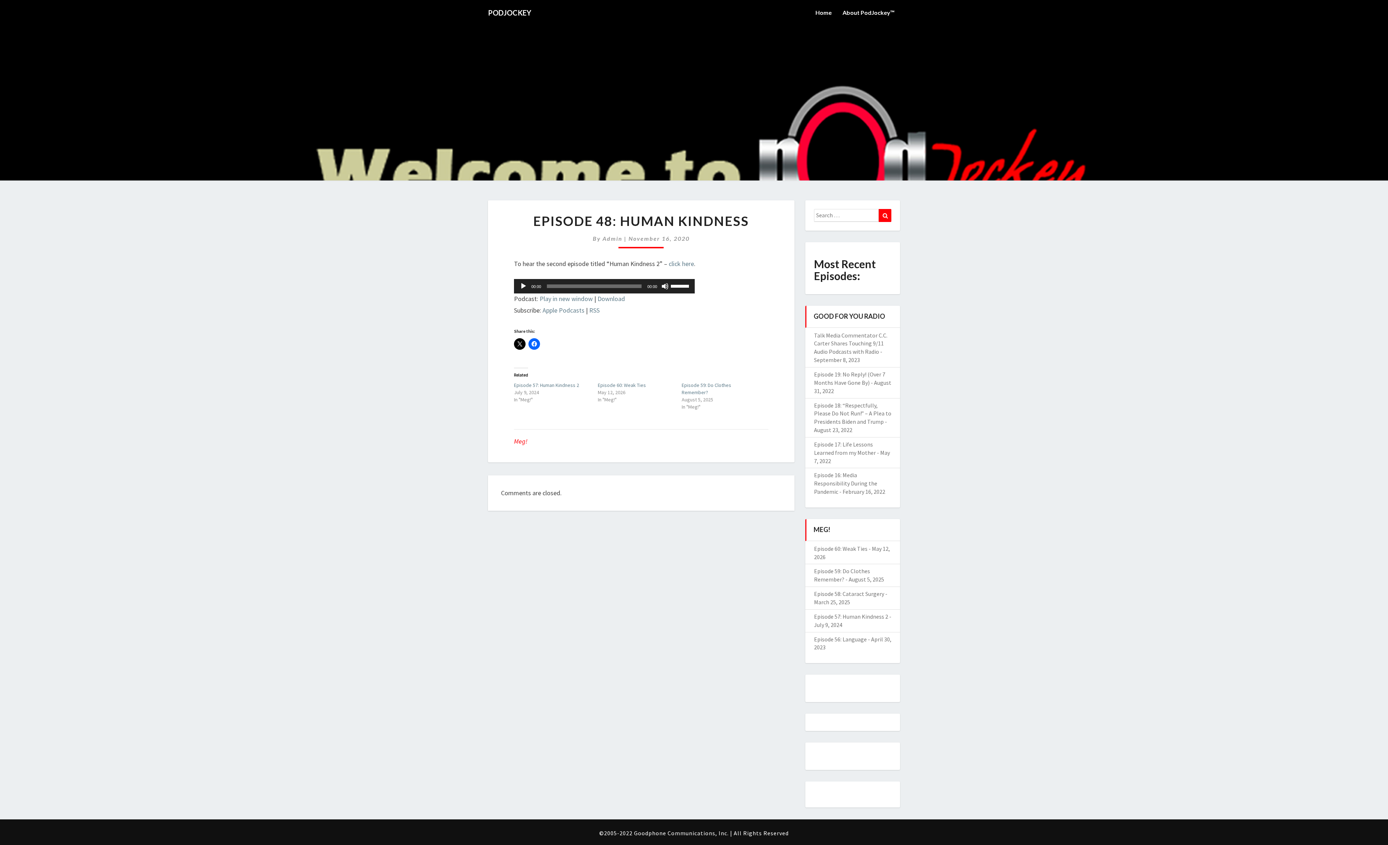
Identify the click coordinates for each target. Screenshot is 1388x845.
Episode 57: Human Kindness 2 (546, 385)
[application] (604, 286)
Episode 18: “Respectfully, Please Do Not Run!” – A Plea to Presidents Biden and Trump (852, 414)
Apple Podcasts (563, 310)
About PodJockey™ (869, 12)
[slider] (681, 285)
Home (823, 12)
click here (681, 264)
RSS (594, 310)
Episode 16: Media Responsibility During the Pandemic (845, 483)
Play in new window (566, 299)
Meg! (520, 441)
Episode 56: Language (840, 639)
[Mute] (665, 286)
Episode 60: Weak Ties (622, 385)
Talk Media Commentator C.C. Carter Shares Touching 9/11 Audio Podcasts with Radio (850, 344)
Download (611, 299)
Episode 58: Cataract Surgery (849, 593)
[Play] (523, 286)
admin (612, 238)
